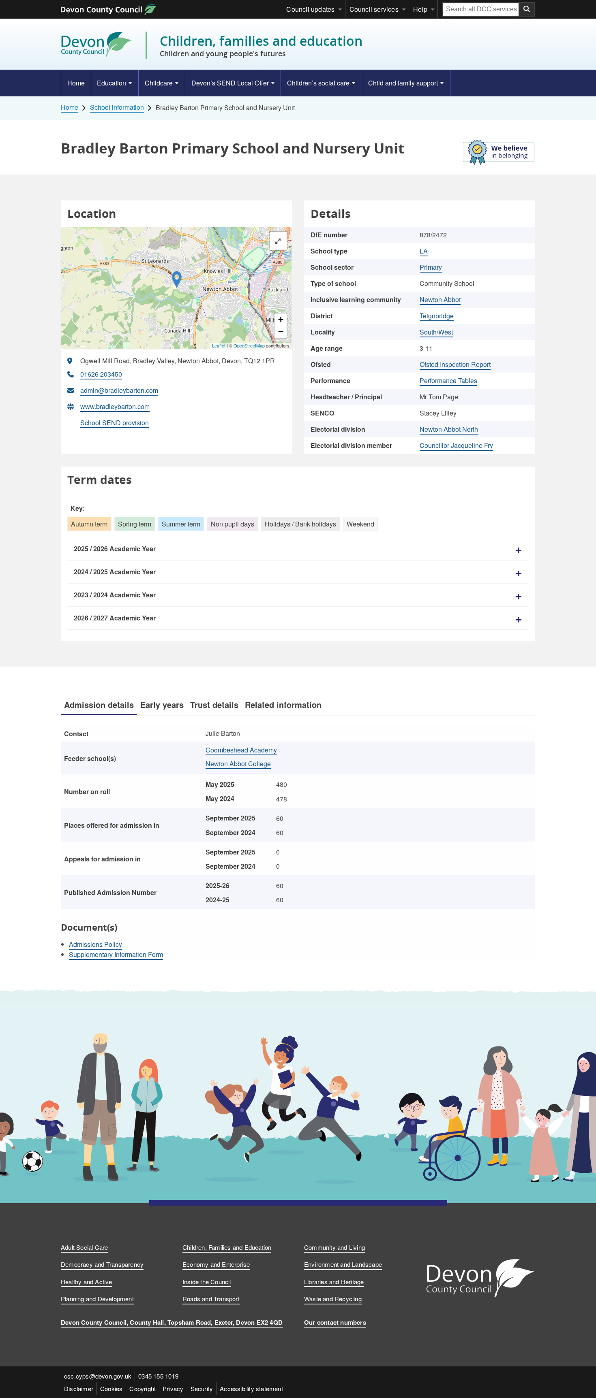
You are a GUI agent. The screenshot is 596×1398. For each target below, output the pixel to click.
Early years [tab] (162, 704)
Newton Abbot (440, 299)
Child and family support (403, 82)
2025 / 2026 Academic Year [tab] (115, 548)
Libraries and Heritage (334, 1281)
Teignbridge (437, 315)
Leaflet (218, 345)
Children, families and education (261, 45)
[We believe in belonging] (498, 154)
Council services (374, 9)
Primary (431, 267)
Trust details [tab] (214, 704)
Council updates (310, 9)
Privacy (173, 1388)
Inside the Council (206, 1281)
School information (117, 107)
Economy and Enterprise (216, 1264)
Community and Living (334, 1247)
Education (111, 82)
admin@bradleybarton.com (119, 390)
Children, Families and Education (226, 1247)
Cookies (111, 1388)
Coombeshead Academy (241, 749)
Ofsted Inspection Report (455, 364)
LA (424, 251)
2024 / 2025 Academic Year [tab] (115, 571)
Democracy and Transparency (102, 1264)
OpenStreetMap (249, 345)
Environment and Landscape (343, 1264)
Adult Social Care (84, 1247)
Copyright (142, 1388)
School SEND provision (114, 422)
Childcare (159, 82)
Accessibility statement (251, 1388)
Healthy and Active (86, 1281)
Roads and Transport (211, 1298)
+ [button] (280, 319)
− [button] (280, 331)
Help (420, 9)
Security (202, 1388)
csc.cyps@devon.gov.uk (97, 1376)
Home (76, 82)
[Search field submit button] (527, 9)
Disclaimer (78, 1388)
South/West (436, 332)
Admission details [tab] (99, 704)
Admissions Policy (95, 944)
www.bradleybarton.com (115, 406)
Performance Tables (448, 380)
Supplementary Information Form (116, 954)
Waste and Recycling (333, 1298)
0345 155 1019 (158, 1376)
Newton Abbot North (449, 429)
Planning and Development (97, 1298)
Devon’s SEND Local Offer (230, 82)
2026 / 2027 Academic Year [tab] (115, 617)
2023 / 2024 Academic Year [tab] (115, 594)
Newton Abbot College (238, 763)
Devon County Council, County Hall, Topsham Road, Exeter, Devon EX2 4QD (172, 1322)
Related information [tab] (283, 704)
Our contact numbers (335, 1322)
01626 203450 (101, 374)
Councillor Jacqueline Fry (456, 445)
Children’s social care (318, 82)
